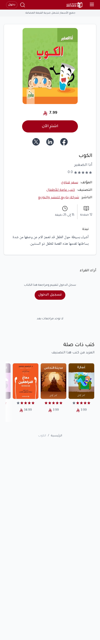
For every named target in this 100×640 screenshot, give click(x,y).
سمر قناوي (69, 183)
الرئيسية (56, 436)
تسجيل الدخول (50, 295)
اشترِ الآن (50, 126)
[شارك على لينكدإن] (50, 141)
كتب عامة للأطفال (60, 190)
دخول (11, 5)
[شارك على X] (36, 141)
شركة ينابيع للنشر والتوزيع (58, 198)
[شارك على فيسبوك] (64, 141)
